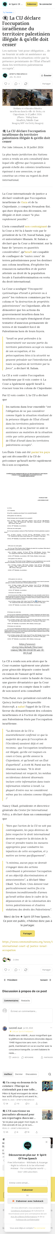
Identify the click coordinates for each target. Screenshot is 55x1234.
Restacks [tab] (25, 1000)
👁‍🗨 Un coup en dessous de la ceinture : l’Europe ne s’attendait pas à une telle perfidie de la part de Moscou (19, 1086)
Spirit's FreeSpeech (18, 74)
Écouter (47, 75)
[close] (46, 1142)
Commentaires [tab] (11, 1000)
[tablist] (17, 1001)
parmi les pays (40, 452)
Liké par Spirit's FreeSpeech (22, 1031)
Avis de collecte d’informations (24, 1216)
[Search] (50, 1074)
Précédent (12, 980)
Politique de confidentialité (27, 1219)
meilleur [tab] (8, 1074)
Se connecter (45, 4)
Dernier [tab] (19, 1074)
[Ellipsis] (51, 1027)
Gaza (24, 202)
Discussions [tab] (31, 1074)
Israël (28, 252)
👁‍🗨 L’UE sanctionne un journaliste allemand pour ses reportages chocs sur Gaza (18, 1114)
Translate (8, 12)
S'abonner (32, 4)
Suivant (44, 980)
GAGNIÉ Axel (15, 1027)
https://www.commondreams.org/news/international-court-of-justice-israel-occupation (27, 946)
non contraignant (36, 226)
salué (21, 706)
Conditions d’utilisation (21, 1210)
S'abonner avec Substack (29, 1201)
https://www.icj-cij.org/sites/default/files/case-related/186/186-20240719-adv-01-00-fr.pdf (27, 648)
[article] (27, 1093)
